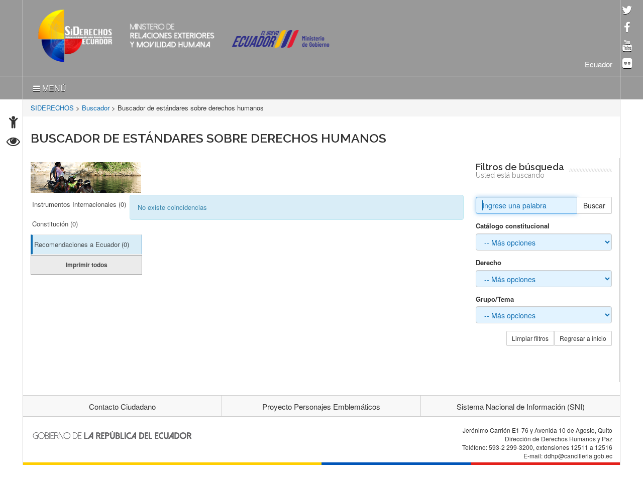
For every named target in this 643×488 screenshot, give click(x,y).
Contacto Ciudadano (122, 404)
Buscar (594, 203)
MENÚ (53, 86)
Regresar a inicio (583, 336)
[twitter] (627, 11)
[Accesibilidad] (13, 123)
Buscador (96, 105)
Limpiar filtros (530, 336)
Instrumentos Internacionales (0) (79, 202)
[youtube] (627, 46)
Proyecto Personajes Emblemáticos (321, 404)
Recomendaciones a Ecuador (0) (81, 242)
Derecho (488, 260)
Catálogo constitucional (513, 223)
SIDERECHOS (52, 105)
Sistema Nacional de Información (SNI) (521, 404)
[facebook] (627, 28)
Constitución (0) (55, 221)
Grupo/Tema (495, 297)
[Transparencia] (13, 143)
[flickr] (627, 64)
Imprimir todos (87, 262)
